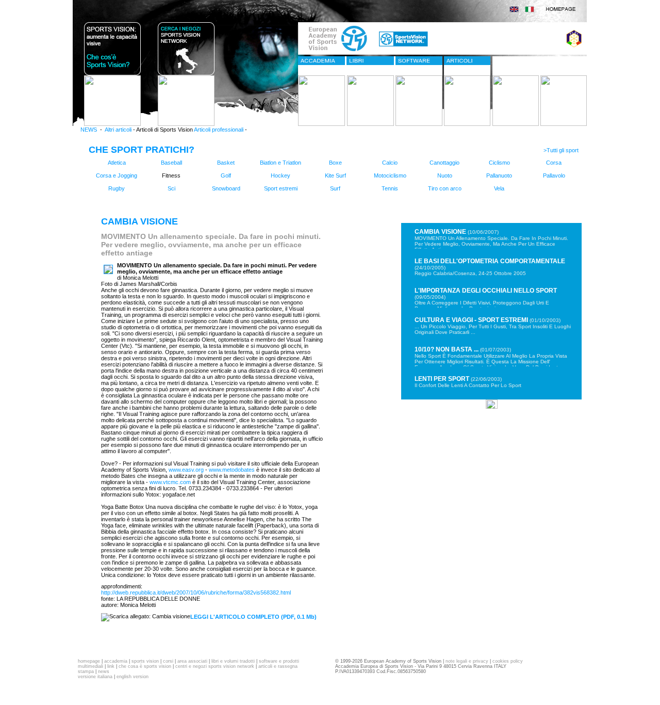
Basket (226, 162)
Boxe (335, 162)
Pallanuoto (499, 175)
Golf (226, 175)
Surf (335, 188)
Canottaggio (444, 162)
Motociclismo (390, 175)
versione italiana (95, 676)
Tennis (390, 188)
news (103, 671)
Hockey (280, 175)
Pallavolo (554, 175)
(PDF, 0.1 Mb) (253, 617)
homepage (89, 661)
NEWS (88, 129)
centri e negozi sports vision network (214, 666)
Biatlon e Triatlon (280, 162)
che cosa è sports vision (145, 666)
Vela (499, 188)
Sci (171, 188)
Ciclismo (499, 162)
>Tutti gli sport (561, 150)
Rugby (116, 188)
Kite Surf (335, 175)
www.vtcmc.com (169, 482)
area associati (192, 661)
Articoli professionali (218, 129)
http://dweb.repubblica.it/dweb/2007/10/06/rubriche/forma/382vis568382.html (196, 592)
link (110, 666)
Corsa (554, 162)
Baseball (171, 162)
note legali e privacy (467, 661)
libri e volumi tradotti (233, 661)
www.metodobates (231, 470)
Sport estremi (281, 188)
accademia (115, 661)
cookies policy (507, 661)
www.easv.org (185, 470)
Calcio (390, 162)
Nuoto (444, 175)
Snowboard (226, 188)
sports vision (145, 661)
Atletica (117, 162)
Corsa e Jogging (116, 175)
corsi (168, 661)
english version (132, 676)
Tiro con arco (444, 188)
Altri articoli (118, 129)
